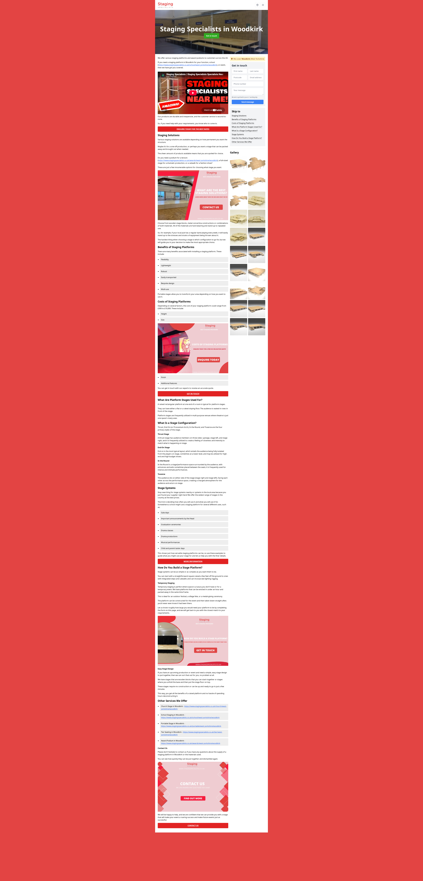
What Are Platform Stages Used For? (247, 127)
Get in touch (211, 36)
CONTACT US (193, 825)
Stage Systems (238, 134)
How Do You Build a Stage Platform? (247, 138)
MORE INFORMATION (193, 561)
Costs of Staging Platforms (243, 123)
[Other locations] (257, 5)
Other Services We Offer (242, 142)
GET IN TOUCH (193, 394)
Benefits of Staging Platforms (244, 119)
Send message (247, 102)
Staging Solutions (239, 115)
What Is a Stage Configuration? (245, 130)
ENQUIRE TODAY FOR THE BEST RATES (193, 129)
